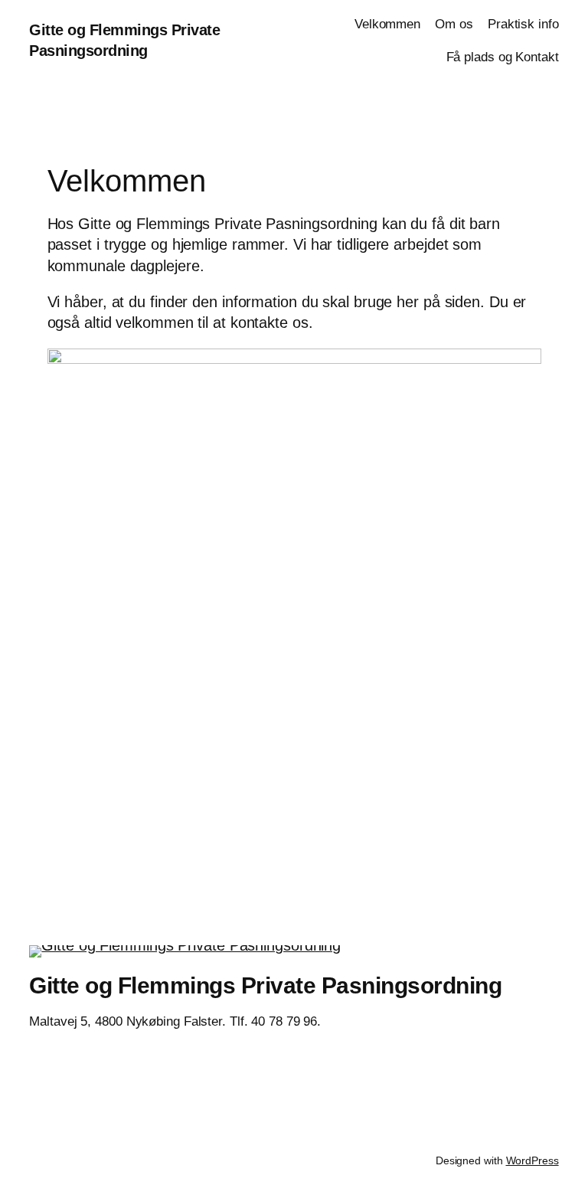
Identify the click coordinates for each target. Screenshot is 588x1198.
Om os (454, 24)
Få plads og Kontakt (502, 57)
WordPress (532, 1160)
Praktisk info (523, 24)
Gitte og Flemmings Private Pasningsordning (265, 985)
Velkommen (387, 24)
